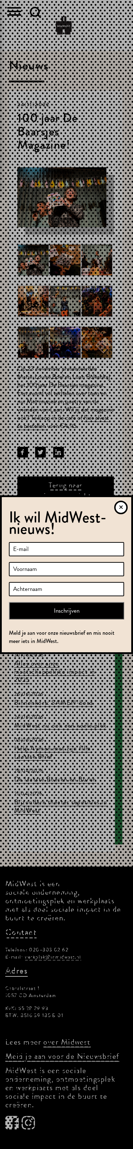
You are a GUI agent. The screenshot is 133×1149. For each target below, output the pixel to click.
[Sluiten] (121, 507)
